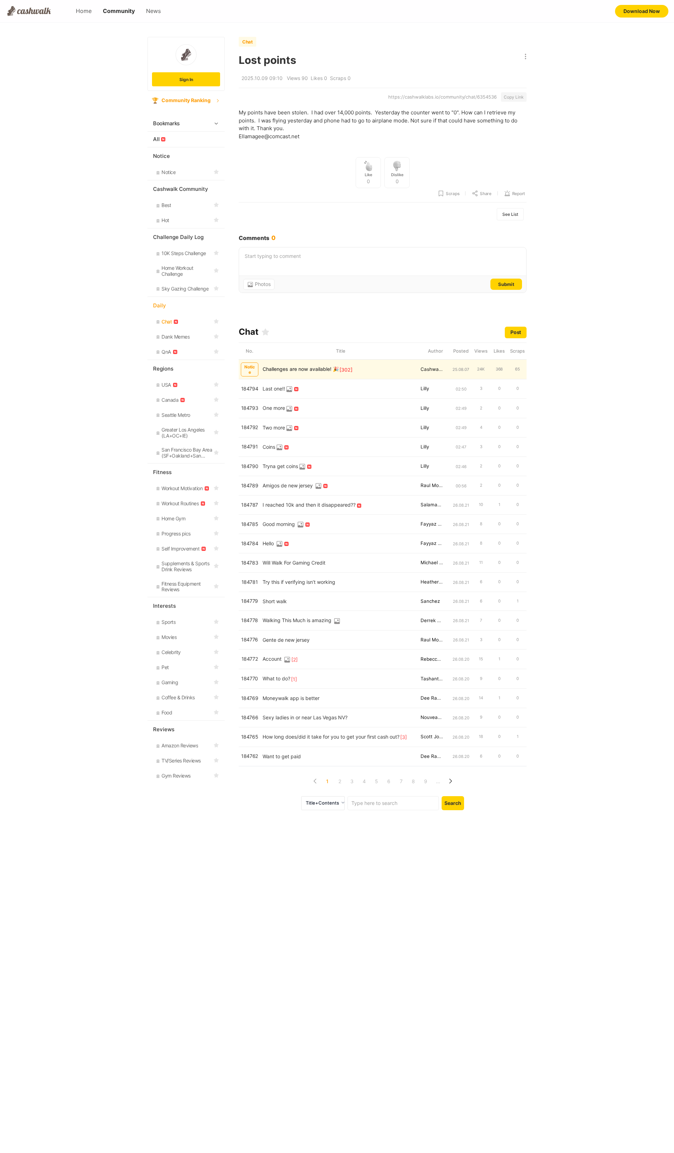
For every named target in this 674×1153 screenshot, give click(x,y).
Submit (506, 284)
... (438, 781)
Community (119, 11)
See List (510, 214)
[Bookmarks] (265, 332)
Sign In (186, 79)
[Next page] (450, 781)
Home (84, 11)
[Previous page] (315, 781)
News (153, 11)
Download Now (641, 11)
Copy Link (514, 97)
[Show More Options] (524, 57)
